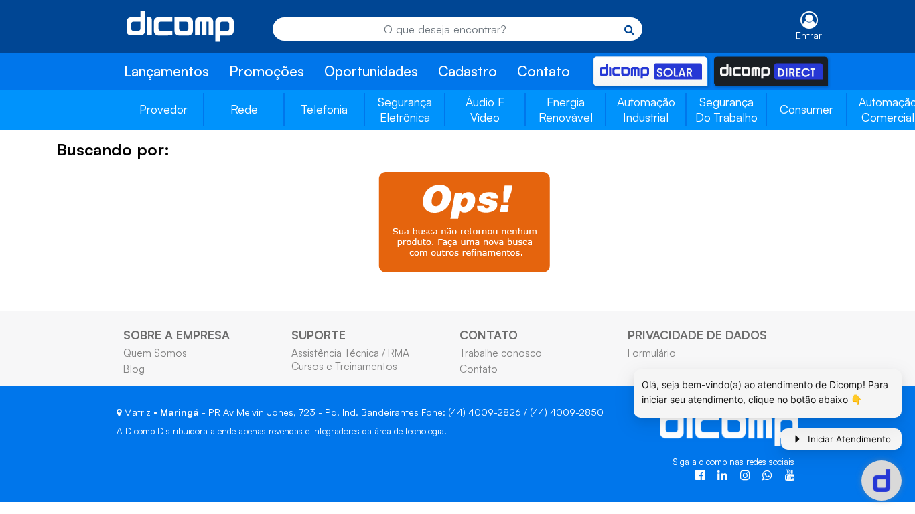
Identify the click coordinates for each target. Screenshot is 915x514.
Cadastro (467, 71)
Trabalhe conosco (501, 352)
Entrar (809, 35)
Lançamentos (166, 71)
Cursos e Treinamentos (344, 366)
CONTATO (489, 334)
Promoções (266, 71)
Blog (134, 368)
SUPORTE (318, 334)
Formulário (652, 352)
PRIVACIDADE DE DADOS (697, 334)
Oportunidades (371, 71)
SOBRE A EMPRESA (176, 334)
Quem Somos (155, 352)
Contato (543, 71)
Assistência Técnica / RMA (350, 352)
